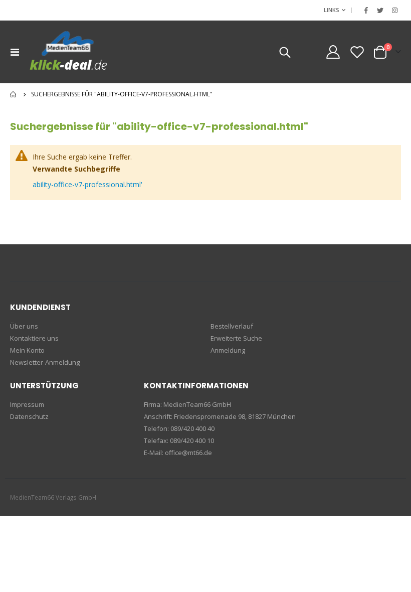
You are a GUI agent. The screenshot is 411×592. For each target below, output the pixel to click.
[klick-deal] (68, 52)
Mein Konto (27, 350)
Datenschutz (29, 416)
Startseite (13, 94)
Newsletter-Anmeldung (45, 362)
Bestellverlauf (232, 326)
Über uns (24, 326)
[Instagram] (394, 10)
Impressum (27, 404)
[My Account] (332, 52)
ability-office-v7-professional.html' (87, 184)
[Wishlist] (357, 52)
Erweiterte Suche (236, 338)
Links (331, 10)
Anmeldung (228, 350)
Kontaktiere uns (34, 338)
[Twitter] (380, 10)
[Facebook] (365, 10)
